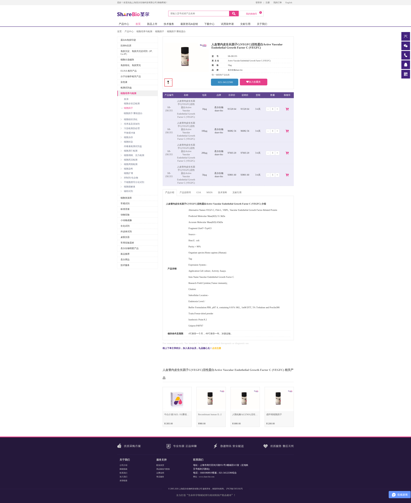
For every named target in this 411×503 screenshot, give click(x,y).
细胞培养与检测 (144, 31)
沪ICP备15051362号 (234, 489)
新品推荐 (125, 254)
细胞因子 (159, 31)
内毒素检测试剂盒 (133, 146)
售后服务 (160, 477)
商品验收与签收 (163, 469)
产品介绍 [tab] (169, 192)
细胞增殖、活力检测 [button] (134, 155)
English (288, 2)
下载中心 (209, 24)
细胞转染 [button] (128, 142)
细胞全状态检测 (132, 103)
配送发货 (160, 465)
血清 (126, 99)
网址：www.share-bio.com (203, 477)
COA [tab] (198, 192)
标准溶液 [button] (125, 209)
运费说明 (160, 473)
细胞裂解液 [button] (129, 187)
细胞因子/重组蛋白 (176, 31)
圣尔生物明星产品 (130, 248)
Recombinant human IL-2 (210, 414)
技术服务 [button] (125, 265)
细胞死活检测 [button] (130, 160)
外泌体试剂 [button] (126, 231)
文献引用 (245, 24)
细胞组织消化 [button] (130, 119)
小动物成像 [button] (126, 220)
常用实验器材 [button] (127, 243)
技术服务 (169, 24)
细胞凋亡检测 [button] (130, 151)
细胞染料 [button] (128, 169)
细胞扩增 (128, 173)
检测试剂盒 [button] (126, 88)
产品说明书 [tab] (185, 192)
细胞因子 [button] (128, 108)
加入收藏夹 (255, 82)
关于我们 (262, 24)
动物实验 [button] (125, 215)
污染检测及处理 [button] (132, 128)
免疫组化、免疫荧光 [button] (131, 65)
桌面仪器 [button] (125, 237)
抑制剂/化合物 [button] (131, 178)
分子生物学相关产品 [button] (131, 76)
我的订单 (277, 2)
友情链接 (123, 480)
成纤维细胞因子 (274, 414)
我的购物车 (253, 13)
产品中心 (124, 24)
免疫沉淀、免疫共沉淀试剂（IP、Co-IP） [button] (137, 52)
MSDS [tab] (209, 192)
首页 (138, 24)
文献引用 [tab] (236, 192)
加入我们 (123, 477)
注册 (268, 2)
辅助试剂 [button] (128, 191)
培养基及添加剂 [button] (132, 124)
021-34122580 (225, 82)
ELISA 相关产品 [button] (129, 71)
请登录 (259, 2)
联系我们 (123, 473)
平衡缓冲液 (129, 133)
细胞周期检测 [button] (130, 164)
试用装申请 (227, 24)
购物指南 (123, 469)
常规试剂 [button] (125, 203)
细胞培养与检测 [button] (128, 93)
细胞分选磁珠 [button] (127, 59)
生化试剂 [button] (125, 226)
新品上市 (152, 24)
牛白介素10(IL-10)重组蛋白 (177, 414)
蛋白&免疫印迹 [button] (128, 40)
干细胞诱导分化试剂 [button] (134, 182)
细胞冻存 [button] (128, 137)
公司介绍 (123, 465)
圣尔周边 (125, 259)
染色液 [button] (124, 82)
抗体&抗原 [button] (126, 45)
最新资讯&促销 (189, 24)
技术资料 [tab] (222, 192)
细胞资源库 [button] (126, 198)
